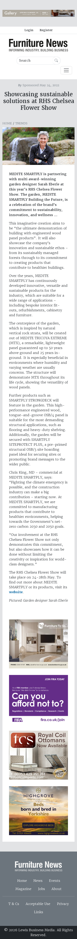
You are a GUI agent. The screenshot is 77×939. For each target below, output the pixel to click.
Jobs (41, 889)
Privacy (63, 904)
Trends (21, 123)
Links (38, 912)
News (38, 881)
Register (46, 30)
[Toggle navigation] (66, 70)
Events (54, 881)
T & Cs (13, 904)
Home (7, 123)
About (57, 889)
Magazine (23, 889)
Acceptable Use (38, 904)
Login (28, 30)
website (16, 592)
